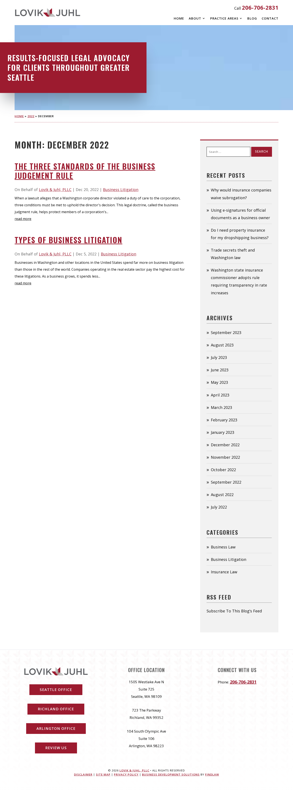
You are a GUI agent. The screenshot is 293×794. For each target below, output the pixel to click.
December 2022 (225, 444)
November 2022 (225, 457)
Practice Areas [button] (224, 18)
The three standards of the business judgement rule (85, 170)
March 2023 (221, 407)
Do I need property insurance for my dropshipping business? (240, 234)
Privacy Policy (126, 774)
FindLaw (212, 774)
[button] (288, 763)
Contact (270, 18)
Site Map (103, 774)
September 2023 (226, 332)
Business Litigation (120, 189)
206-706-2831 (260, 7)
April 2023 (220, 395)
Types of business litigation (68, 239)
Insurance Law (224, 571)
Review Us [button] (56, 747)
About (195, 18)
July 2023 (219, 357)
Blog (252, 18)
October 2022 (223, 469)
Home (179, 18)
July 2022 (219, 507)
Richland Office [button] (56, 708)
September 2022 (226, 482)
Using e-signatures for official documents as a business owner (240, 214)
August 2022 (222, 494)
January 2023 (222, 432)
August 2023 (222, 345)
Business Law (223, 547)
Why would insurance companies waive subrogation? (241, 193)
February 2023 (224, 419)
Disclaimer (83, 774)
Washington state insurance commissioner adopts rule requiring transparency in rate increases (239, 281)
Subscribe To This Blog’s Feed (234, 610)
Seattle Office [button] (56, 689)
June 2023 (219, 369)
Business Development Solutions (171, 774)
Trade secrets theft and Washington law (233, 253)
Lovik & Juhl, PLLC (55, 189)
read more (23, 218)
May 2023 (219, 382)
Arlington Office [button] (56, 728)
